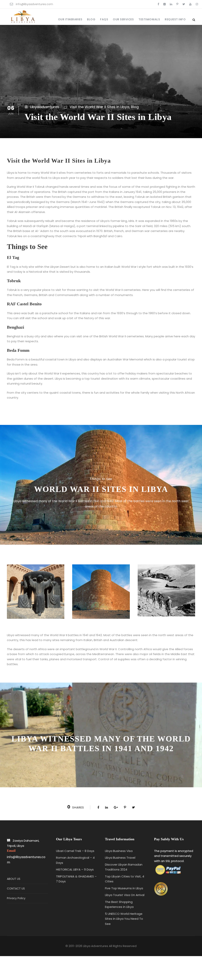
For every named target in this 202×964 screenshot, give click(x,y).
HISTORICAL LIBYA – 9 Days (75, 869)
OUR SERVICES (123, 19)
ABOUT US (13, 879)
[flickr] (164, 4)
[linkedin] (171, 4)
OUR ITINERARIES (70, 19)
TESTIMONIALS (149, 19)
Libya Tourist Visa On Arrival (124, 895)
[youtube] (190, 4)
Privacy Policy (16, 898)
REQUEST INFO (175, 19)
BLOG (91, 19)
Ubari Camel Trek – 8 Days (75, 851)
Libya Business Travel (120, 858)
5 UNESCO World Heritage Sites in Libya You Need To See (124, 919)
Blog (135, 106)
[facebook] (158, 4)
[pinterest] (177, 4)
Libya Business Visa (119, 851)
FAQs (104, 19)
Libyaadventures (44, 106)
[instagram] (197, 4)
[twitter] (183, 4)
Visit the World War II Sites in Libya (99, 106)
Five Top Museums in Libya (124, 888)
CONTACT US (16, 888)
